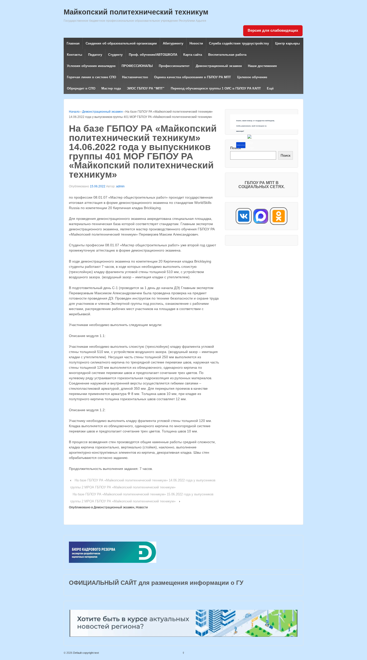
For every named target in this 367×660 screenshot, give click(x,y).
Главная (73, 43)
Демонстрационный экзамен (219, 66)
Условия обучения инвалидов (91, 66)
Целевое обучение (252, 77)
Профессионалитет (174, 66)
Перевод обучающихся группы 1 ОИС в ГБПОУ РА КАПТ (216, 88)
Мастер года (111, 88)
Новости (196, 43)
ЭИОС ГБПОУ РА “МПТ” (146, 88)
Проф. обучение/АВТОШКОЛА (153, 54)
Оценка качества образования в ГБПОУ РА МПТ (192, 77)
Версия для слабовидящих (273, 30)
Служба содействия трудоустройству (239, 43)
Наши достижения (262, 66)
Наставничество (135, 77)
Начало (74, 111)
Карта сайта (192, 54)
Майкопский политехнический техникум (136, 12)
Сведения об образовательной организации (121, 43)
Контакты (74, 54)
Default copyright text (85, 652)
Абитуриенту (173, 43)
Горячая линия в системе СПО (91, 77)
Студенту (115, 54)
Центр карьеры (287, 43)
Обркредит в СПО (81, 88)
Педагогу (95, 54)
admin (120, 186)
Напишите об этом (241, 145)
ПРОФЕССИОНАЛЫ (137, 66)
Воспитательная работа (227, 54)
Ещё (270, 88)
